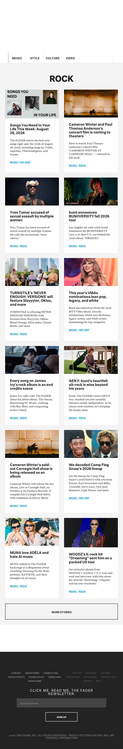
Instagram (73, 676)
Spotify (88, 680)
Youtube (105, 672)
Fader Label (55, 676)
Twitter (76, 672)
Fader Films (34, 680)
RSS (98, 680)
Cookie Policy (36, 676)
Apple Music (90, 676)
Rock (82, 165)
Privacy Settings (80, 735)
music (14, 162)
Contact (16, 672)
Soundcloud (108, 676)
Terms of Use (50, 672)
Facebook (91, 672)
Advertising (32, 672)
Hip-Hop (25, 162)
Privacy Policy (16, 676)
